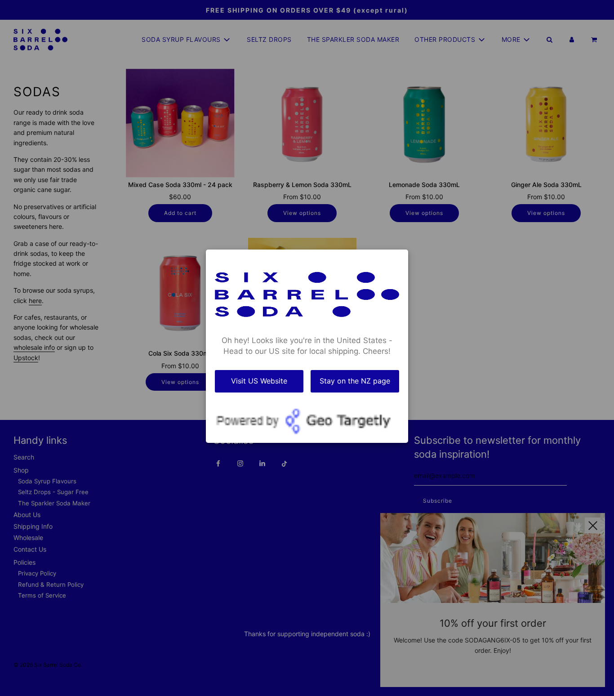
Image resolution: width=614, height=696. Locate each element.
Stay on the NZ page (355, 380)
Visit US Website (259, 380)
